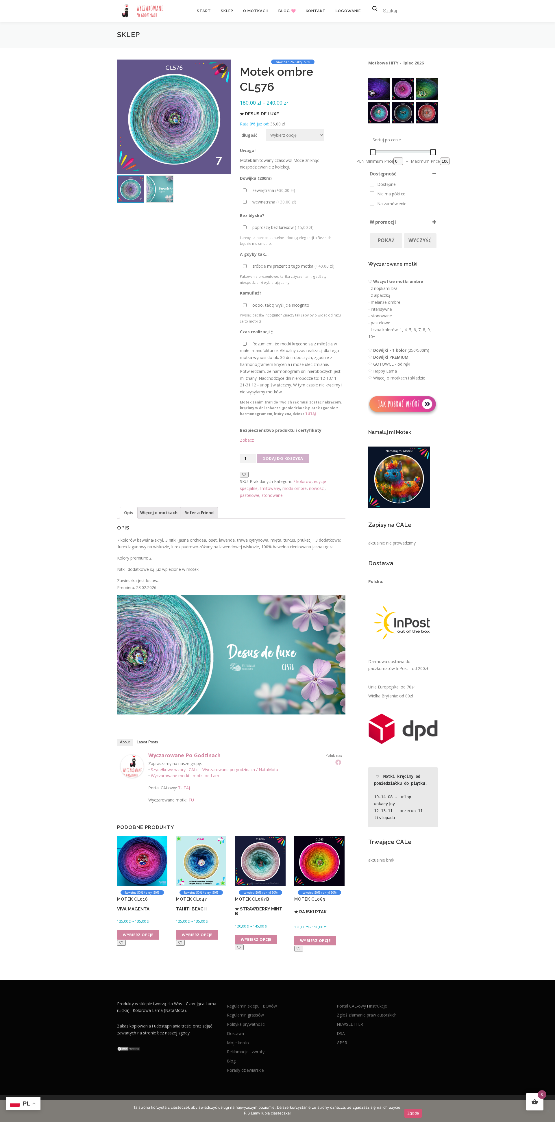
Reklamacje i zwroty (245, 1051)
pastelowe (249, 495)
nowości (317, 488)
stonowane (272, 495)
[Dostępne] (372, 184)
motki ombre (294, 488)
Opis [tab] (128, 512)
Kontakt (316, 11)
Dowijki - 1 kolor (389, 350)
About (125, 742)
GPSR (342, 1042)
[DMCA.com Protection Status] (128, 1048)
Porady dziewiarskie (245, 1070)
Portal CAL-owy (351, 1006)
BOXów (270, 1006)
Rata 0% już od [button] (254, 124)
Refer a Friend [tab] (199, 512)
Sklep (227, 11)
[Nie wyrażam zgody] (548, 1111)
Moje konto (238, 1042)
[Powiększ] (382, 85)
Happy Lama (385, 371)
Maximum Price (425, 161)
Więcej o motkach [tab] (158, 512)
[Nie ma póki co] (372, 193)
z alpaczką (380, 295)
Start (204, 11)
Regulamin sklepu (244, 1006)
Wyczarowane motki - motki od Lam (185, 775)
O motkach (256, 11)
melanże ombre (385, 302)
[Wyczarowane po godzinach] (132, 765)
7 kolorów (302, 481)
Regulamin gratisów (245, 1015)
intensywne (381, 309)
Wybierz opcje (138, 934)
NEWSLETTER (350, 1024)
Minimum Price (379, 161)
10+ (371, 336)
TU (191, 800)
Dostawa (235, 1033)
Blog (231, 1061)
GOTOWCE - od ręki (391, 364)
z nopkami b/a (384, 288)
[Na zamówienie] (372, 203)
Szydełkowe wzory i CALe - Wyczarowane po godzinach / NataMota (214, 769)
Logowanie (348, 11)
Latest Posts (147, 742)
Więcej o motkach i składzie (399, 378)
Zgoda (413, 1113)
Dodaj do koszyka (282, 458)
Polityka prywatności (246, 1024)
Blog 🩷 (287, 11)
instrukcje (378, 1006)
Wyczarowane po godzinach (184, 755)
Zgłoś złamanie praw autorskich (367, 1015)
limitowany (270, 488)
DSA (341, 1033)
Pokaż (386, 240)
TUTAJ (310, 413)
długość (249, 135)
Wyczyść (420, 240)
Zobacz (247, 440)
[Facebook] (338, 762)
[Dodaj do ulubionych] (244, 474)
